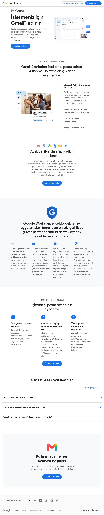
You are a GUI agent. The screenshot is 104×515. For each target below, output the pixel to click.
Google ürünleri (49, 510)
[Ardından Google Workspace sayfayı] (12, 3)
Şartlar (24, 510)
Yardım (60, 510)
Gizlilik (17, 510)
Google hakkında (35, 510)
